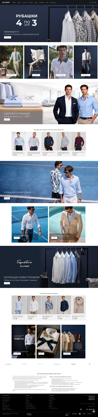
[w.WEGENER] (89, 364)
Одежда (36, 2)
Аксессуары (30, 2)
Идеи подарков (5, 406)
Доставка (28, 400)
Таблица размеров (6, 400)
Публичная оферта (29, 405)
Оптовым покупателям (53, 408)
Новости (50, 403)
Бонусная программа (6, 397)
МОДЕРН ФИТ (36, 75)
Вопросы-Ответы (29, 403)
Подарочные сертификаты (7, 409)
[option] (8, 364)
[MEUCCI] (57, 364)
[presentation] (49, 208)
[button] (12, 145)
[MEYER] (73, 364)
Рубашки (19, 2)
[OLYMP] (8, 364)
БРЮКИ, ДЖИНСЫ (86, 75)
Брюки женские (53, 2)
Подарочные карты (6, 408)
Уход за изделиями (6, 405)
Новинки (14, 2)
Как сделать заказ (29, 397)
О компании (51, 397)
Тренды (3, 403)
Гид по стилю (4, 402)
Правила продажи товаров (31, 408)
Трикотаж (24, 2)
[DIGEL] (24, 364)
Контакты (51, 402)
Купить (7, 37)
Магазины (51, 400)
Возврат (27, 402)
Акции (47, 2)
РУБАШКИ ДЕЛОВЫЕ (11, 75)
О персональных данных (30, 406)
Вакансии (51, 406)
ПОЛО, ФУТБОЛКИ (61, 75)
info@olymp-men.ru (91, 406)
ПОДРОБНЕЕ (17, 353)
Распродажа (41, 2)
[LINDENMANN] (41, 364)
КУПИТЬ (7, 119)
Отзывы (50, 405)
